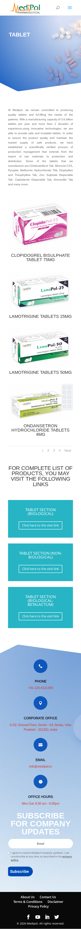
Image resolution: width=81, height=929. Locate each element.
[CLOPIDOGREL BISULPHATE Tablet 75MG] (40, 250)
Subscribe (19, 871)
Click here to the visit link (40, 525)
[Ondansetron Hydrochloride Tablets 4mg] (40, 421)
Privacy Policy (38, 906)
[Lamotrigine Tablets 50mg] (40, 367)
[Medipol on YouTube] (37, 917)
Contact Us (48, 897)
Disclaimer (55, 902)
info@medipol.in (40, 766)
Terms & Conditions (27, 902)
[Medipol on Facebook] (28, 917)
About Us (28, 897)
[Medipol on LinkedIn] (47, 917)
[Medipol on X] (56, 917)
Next (67, 450)
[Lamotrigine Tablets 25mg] (40, 311)
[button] (70, 10)
